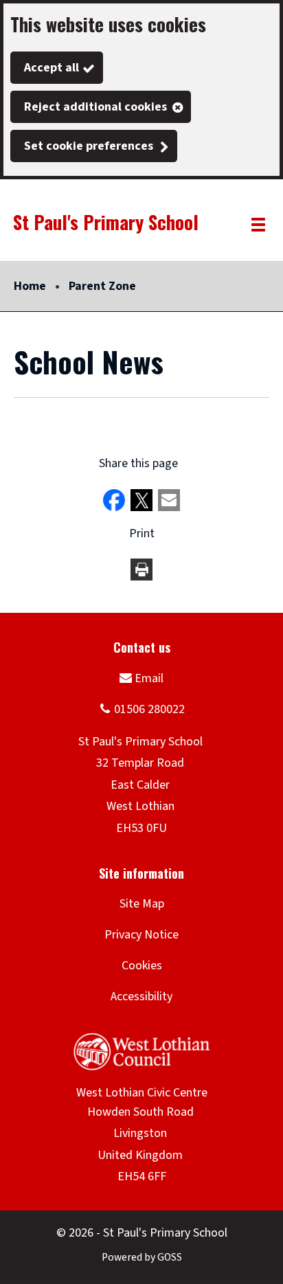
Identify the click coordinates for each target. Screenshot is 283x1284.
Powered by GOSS (142, 1257)
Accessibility (141, 996)
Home (30, 286)
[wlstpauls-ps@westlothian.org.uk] (141, 677)
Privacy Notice (141, 934)
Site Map (142, 903)
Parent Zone (102, 286)
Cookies (142, 965)
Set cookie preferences (88, 146)
